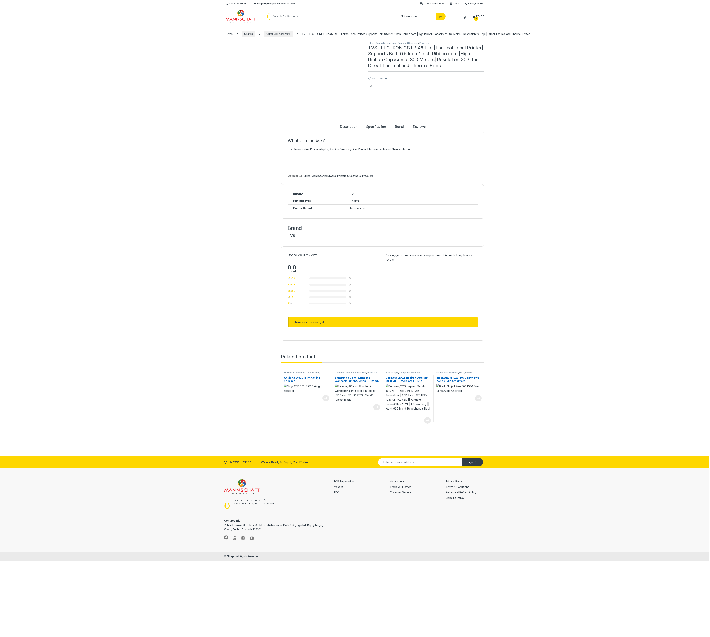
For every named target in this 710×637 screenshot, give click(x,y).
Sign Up (472, 462)
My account (397, 481)
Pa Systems (313, 372)
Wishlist (338, 486)
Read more (325, 398)
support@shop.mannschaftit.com (276, 3)
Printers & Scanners (408, 43)
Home (229, 33)
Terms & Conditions (457, 486)
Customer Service (400, 492)
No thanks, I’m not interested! (72, 632)
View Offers (18, 601)
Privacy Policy (454, 481)
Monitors (361, 372)
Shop (456, 3)
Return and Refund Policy (461, 492)
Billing (371, 43)
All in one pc (392, 372)
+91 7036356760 (238, 3)
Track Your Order (434, 3)
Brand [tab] (399, 127)
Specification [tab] (376, 127)
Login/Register (476, 3)
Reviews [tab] (419, 127)
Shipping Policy (455, 497)
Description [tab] (348, 127)
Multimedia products (295, 372)
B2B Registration (344, 481)
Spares (248, 33)
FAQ (336, 492)
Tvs (370, 85)
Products (424, 43)
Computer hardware (278, 33)
